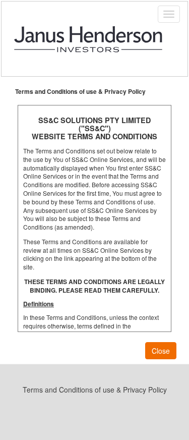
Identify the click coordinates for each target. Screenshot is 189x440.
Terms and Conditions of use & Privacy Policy (95, 389)
